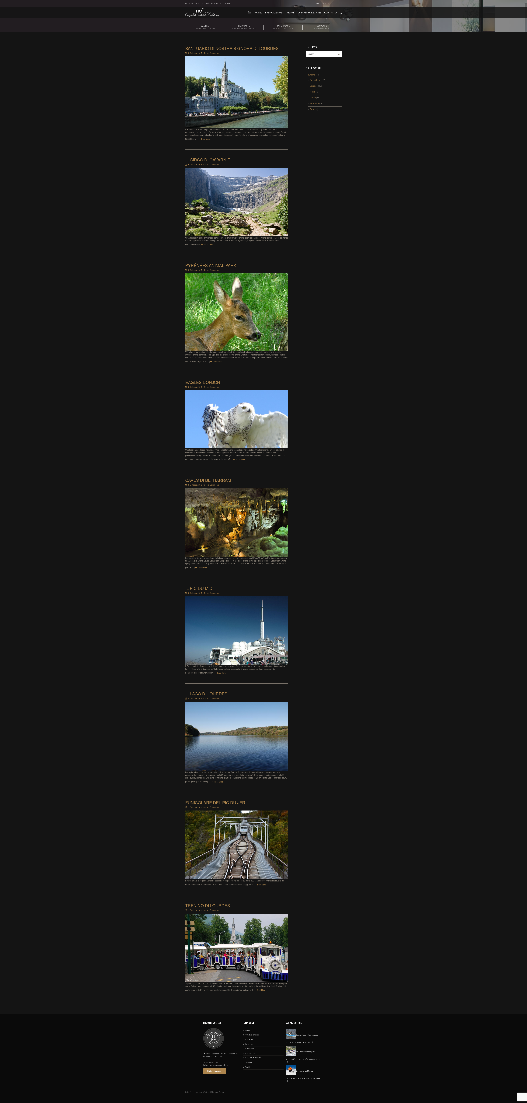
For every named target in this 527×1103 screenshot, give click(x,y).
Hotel (258, 13)
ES (323, 3)
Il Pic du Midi (199, 588)
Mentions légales (217, 1092)
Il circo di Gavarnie (207, 160)
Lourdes (314, 86)
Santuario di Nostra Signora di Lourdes (232, 48)
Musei (312, 92)
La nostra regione (309, 13)
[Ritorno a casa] (249, 12)
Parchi (313, 97)
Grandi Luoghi (316, 80)
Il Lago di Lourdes (206, 694)
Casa (247, 1030)
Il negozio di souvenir (253, 1058)
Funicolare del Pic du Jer (215, 802)
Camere (205, 27)
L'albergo (249, 1039)
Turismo (311, 75)
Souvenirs (322, 27)
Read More (205, 139)
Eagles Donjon (202, 382)
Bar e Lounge (283, 27)
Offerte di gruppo (252, 1035)
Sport (312, 109)
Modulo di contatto (214, 1071)
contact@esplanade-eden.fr (217, 1065)
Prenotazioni (273, 13)
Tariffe (290, 13)
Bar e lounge (250, 1053)
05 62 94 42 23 (212, 1063)
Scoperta (314, 103)
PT (339, 3)
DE (328, 3)
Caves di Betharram (208, 480)
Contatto (330, 13)
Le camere (249, 1044)
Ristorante (244, 27)
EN (317, 3)
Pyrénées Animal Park (210, 265)
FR (312, 3)
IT (334, 3)
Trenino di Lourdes (207, 905)
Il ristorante (249, 1049)
